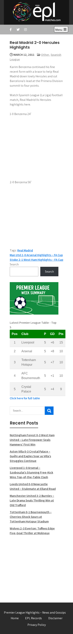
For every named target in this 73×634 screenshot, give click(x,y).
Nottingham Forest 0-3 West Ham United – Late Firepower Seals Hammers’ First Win (32, 440)
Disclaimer (55, 618)
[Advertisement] (34, 566)
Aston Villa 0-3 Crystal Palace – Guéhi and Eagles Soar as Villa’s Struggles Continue (30, 456)
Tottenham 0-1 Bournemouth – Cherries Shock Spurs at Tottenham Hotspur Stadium (31, 516)
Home (15, 618)
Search (14, 264)
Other (45, 55)
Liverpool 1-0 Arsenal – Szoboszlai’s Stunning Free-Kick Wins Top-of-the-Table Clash (31, 472)
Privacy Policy (36, 625)
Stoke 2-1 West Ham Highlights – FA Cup (36, 260)
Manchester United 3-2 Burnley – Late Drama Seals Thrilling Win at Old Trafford (32, 500)
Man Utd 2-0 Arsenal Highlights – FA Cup (36, 255)
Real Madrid (25, 250)
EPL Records (33, 618)
